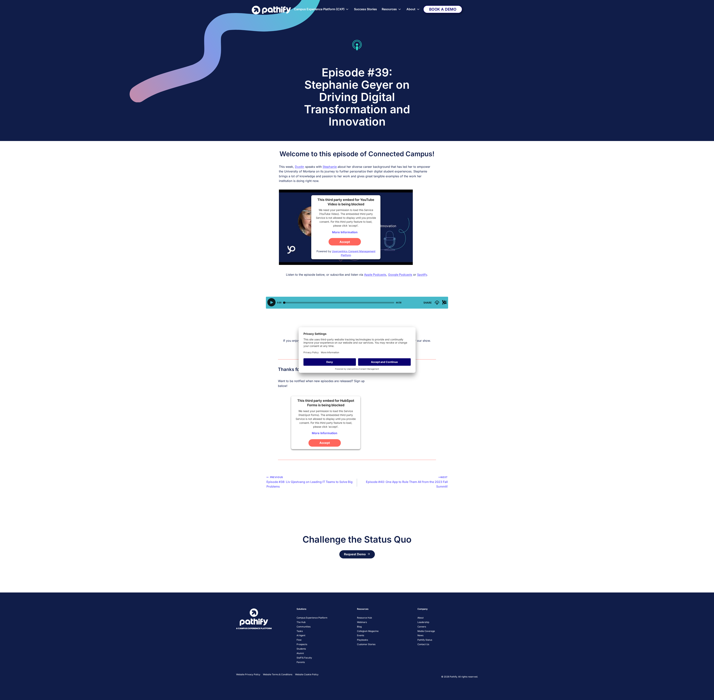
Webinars (362, 622)
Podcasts (405, 274)
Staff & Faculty (304, 657)
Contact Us (423, 644)
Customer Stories (366, 644)
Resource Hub (364, 617)
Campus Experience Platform (312, 617)
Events (360, 635)
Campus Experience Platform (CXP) (319, 9)
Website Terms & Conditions (277, 674)
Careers (421, 626)
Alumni (300, 653)
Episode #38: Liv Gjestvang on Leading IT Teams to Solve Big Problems (309, 482)
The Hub (301, 622)
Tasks (300, 631)
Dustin (299, 167)
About (410, 9)
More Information (345, 232)
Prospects (302, 644)
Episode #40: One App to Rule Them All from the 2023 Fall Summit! (407, 482)
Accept (345, 242)
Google (393, 274)
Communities (304, 626)
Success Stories (365, 9)
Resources (389, 9)
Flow (299, 639)
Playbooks (362, 639)
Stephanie (330, 167)
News (420, 635)
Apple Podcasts (375, 274)
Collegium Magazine (368, 631)
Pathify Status (424, 639)
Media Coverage (426, 631)
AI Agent (301, 635)
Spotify (422, 274)
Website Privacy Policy (248, 674)
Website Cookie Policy (307, 674)
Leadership (423, 622)
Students (301, 648)
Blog (359, 626)
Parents (301, 662)
